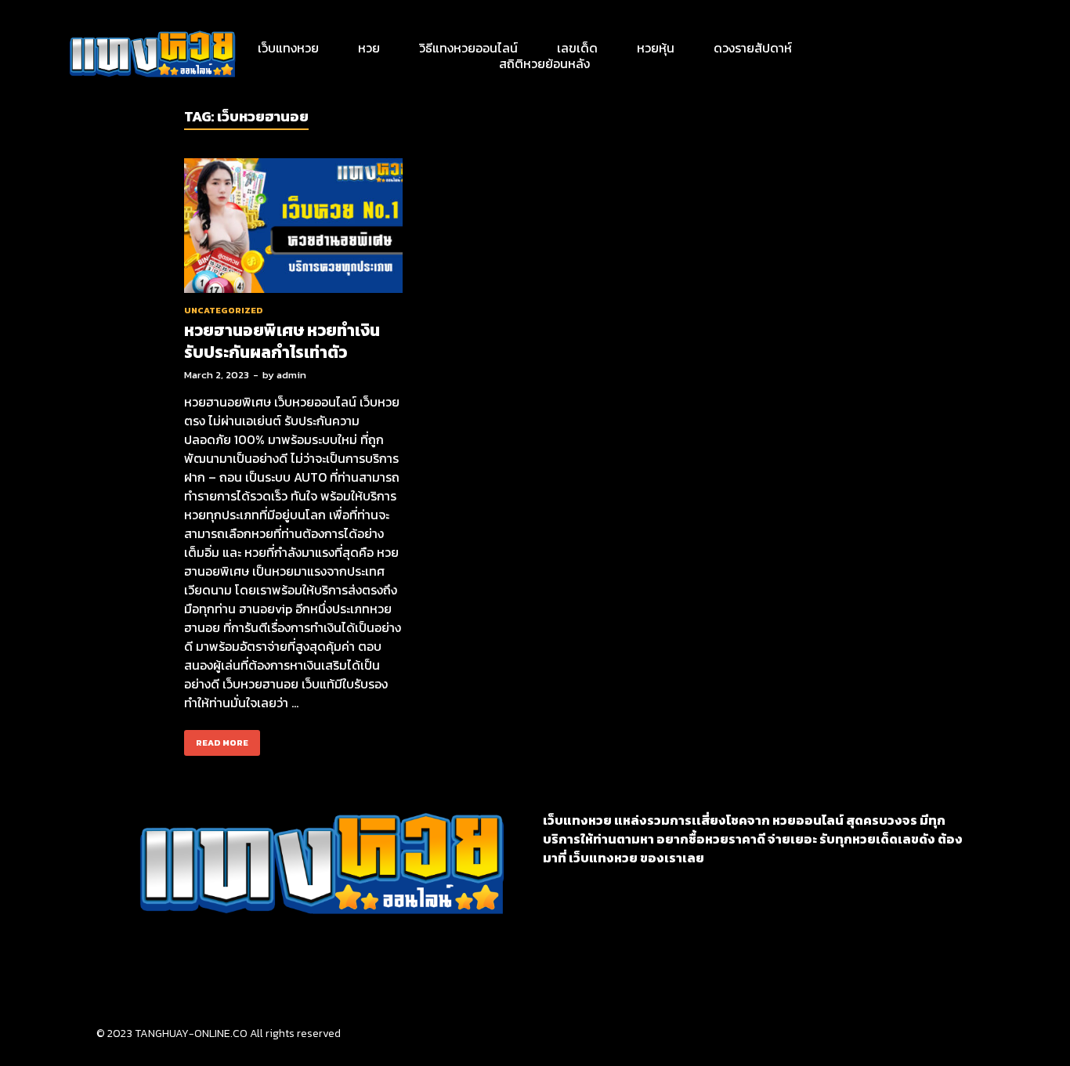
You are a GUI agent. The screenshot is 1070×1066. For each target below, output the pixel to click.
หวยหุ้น (655, 48)
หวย (369, 48)
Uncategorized (223, 310)
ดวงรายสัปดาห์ (753, 48)
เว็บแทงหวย (288, 48)
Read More (216, 739)
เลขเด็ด (577, 48)
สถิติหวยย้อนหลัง (544, 63)
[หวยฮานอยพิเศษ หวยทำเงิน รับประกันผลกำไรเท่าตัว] (293, 228)
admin (291, 374)
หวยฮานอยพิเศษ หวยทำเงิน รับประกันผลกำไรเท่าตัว (282, 340)
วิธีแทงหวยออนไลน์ (468, 48)
